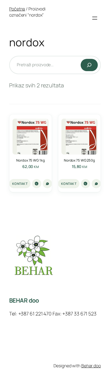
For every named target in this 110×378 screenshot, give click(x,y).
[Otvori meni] (95, 18)
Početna (17, 9)
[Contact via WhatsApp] (47, 183)
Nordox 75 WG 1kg (30, 160)
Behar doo (91, 365)
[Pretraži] (89, 65)
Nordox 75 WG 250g (79, 160)
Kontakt (20, 183)
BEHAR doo (24, 300)
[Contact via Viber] (36, 183)
